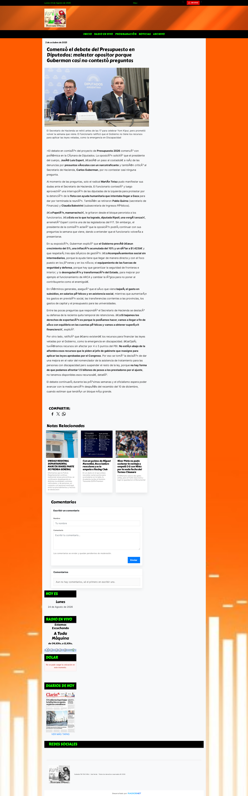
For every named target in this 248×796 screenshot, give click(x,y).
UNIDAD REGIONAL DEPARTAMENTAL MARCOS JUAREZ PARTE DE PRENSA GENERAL (61, 465)
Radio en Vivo (103, 34)
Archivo (159, 34)
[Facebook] (202, 2)
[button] (184, 2)
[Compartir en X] (58, 414)
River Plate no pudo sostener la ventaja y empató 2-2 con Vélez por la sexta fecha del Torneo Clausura (129, 467)
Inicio (87, 34)
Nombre (56, 518)
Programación (125, 34)
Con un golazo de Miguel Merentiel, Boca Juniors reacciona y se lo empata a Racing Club (97, 465)
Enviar (133, 560)
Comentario (58, 530)
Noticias (145, 34)
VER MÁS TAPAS (60, 734)
